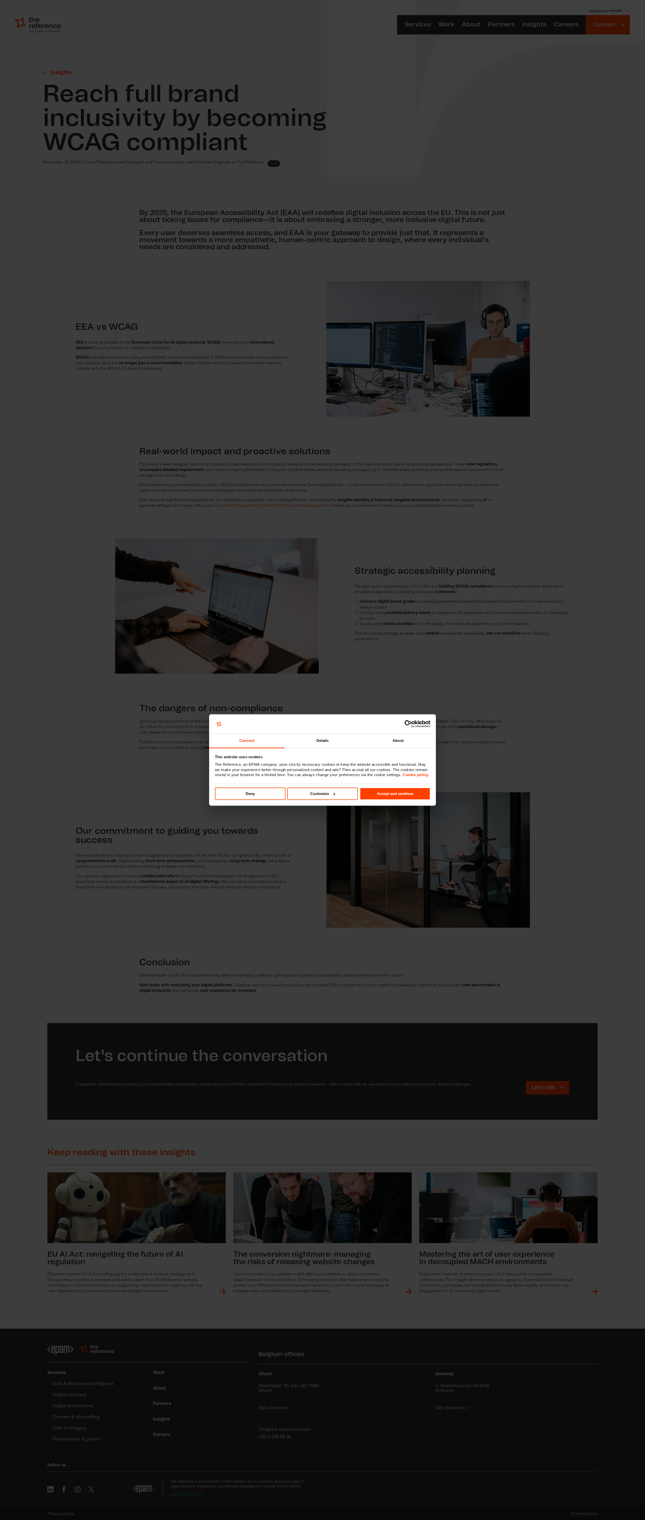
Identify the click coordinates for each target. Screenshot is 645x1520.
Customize (319, 793)
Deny (250, 793)
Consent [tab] (246, 740)
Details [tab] (322, 740)
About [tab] (398, 740)
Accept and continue (395, 793)
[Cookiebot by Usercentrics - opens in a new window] (408, 724)
